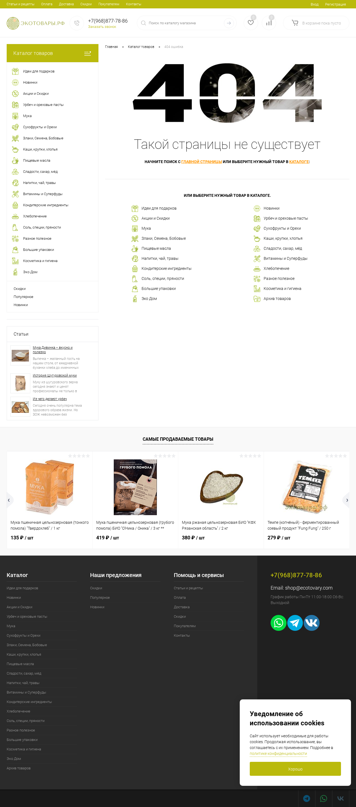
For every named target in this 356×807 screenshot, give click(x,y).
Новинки (21, 305)
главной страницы (201, 161)
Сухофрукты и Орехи (282, 228)
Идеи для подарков (159, 208)
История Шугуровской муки (55, 375)
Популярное (23, 297)
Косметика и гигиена (282, 288)
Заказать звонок (102, 27)
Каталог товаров (33, 53)
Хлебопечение (276, 268)
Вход (314, 4)
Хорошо (295, 769)
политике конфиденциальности (278, 753)
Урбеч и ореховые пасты (286, 218)
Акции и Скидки (156, 218)
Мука (146, 228)
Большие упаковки (159, 288)
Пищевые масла (156, 248)
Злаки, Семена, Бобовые (164, 238)
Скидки (86, 4)
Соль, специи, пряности (163, 278)
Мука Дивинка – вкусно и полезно (53, 350)
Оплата (46, 4)
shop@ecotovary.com (309, 588)
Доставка (66, 4)
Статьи (21, 334)
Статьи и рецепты (20, 4)
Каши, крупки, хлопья (283, 238)
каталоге (299, 161)
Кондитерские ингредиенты (167, 268)
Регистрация (335, 4)
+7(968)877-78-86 (108, 21)
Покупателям (108, 4)
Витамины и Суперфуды (286, 258)
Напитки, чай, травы (160, 258)
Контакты (133, 4)
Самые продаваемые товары (178, 439)
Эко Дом (149, 298)
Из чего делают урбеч (50, 399)
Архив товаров (277, 298)
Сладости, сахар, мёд (283, 248)
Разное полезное (279, 278)
